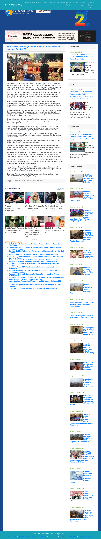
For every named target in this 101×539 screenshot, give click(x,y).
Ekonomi (52, 3)
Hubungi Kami (83, 4)
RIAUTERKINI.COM (13, 5)
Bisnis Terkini (68, 4)
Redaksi (75, 3)
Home (27, 3)
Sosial (45, 3)
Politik (32, 3)
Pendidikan (61, 3)
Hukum (38, 3)
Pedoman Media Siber (90, 5)
